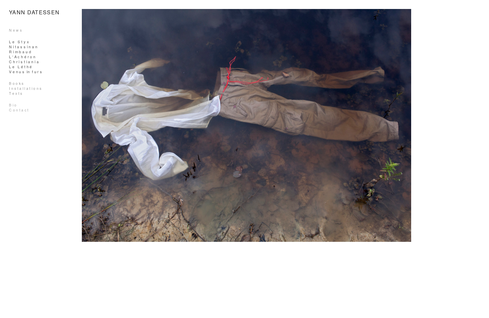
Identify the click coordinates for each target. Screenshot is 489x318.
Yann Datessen (34, 12)
